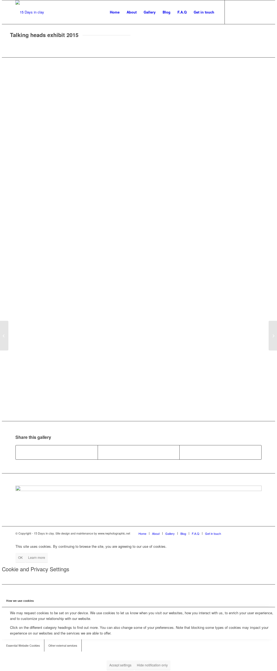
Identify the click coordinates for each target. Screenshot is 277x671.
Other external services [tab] (62, 645)
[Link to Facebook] (233, 12)
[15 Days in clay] (29, 12)
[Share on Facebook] (57, 452)
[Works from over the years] (273, 335)
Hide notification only (152, 665)
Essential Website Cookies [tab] (23, 645)
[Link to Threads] (257, 12)
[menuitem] (114, 12)
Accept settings (120, 665)
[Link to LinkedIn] (249, 12)
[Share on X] (139, 452)
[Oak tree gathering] (4, 335)
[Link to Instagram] (241, 12)
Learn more (36, 557)
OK (20, 557)
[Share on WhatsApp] (220, 452)
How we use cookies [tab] (20, 601)
